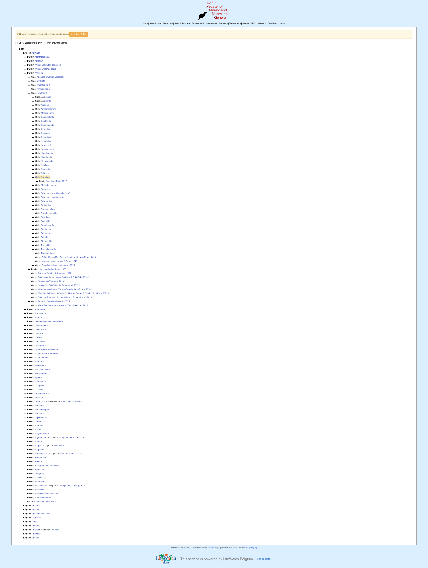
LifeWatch (261, 23)
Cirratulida (45, 129)
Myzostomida (47, 161)
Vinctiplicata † (48, 494)
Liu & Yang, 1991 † (58, 265)
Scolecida (45, 221)
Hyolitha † (39, 377)
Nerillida (45, 165)
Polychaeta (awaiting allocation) (55, 193)
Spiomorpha (46, 233)
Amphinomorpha (48, 109)
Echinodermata (41, 357)
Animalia (36, 53)
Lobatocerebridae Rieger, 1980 (52, 269)
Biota (41, 514)
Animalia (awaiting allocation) (48, 65)
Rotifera (38, 461)
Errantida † (46, 145)
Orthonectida (40, 421)
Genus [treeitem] (66, 257)
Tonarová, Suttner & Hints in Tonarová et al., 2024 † (65, 297)
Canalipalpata (47, 117)
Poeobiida (45, 189)
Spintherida (46, 229)
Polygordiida (46, 201)
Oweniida (45, 177)
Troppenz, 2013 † (51, 281)
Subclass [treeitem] (43, 97)
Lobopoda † (40, 385)
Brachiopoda (40, 313)
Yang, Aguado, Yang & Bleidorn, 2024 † (63, 305)
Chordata (39, 333)
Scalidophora (47, 465)
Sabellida (45, 217)
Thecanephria (47, 253)
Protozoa (55, 530)
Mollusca (39, 397)
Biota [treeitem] (21, 49)
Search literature (182, 23)
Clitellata (41, 81)
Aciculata (45, 105)
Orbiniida (45, 173)
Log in (282, 23)
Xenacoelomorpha (43, 498)
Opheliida (45, 169)
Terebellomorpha (49, 249)
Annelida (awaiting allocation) (50, 77)
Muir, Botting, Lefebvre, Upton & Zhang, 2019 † (69, 257)
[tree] (214, 293)
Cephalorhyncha (49, 321)
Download (272, 23)
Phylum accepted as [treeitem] (54, 401)
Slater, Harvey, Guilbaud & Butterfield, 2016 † (63, 277)
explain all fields (78, 34)
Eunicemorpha (47, 149)
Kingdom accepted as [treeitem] (41, 530)
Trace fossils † (41, 478)
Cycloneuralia (48, 349)
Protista (35, 530)
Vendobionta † (41, 482)
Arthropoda (40, 309)
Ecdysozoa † (47, 353)
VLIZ (212, 548)
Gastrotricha (40, 365)
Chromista (36, 518)
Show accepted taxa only (30, 43)
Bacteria (35, 510)
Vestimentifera (41, 486)
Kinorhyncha (40, 381)
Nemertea (39, 413)
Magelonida (46, 157)
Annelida (39, 73)
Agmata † (39, 61)
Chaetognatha (41, 325)
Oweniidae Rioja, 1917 (56, 181)
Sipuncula (39, 469)
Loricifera (39, 389)
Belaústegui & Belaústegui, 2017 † (59, 285)
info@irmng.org (251, 548)
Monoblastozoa (42, 401)
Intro (145, 23)
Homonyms (211, 23)
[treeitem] (42, 177)
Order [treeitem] (42, 105)
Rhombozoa (40, 457)
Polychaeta (42, 93)
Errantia (47, 101)
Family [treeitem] (53, 181)
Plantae (35, 526)
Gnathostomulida (42, 369)
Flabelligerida (47, 153)
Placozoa (39, 429)
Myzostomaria (43, 89)
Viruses (35, 538)
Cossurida (45, 133)
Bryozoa (38, 317)
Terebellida (46, 245)
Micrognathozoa (42, 393)
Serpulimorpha (48, 225)
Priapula (38, 445)
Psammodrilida (48, 209)
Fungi (34, 522)
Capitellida (46, 121)
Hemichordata (41, 373)
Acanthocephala (42, 57)
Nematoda (39, 405)
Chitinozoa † (40, 329)
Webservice (235, 23)
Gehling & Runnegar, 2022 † (55, 273)
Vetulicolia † (40, 490)
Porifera (38, 441)
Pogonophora (41, 437)
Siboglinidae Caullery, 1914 (71, 437)
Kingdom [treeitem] (31, 53)
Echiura (47, 97)
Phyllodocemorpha (49, 185)
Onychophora (41, 417)
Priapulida (59, 445)
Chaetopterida (47, 125)
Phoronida (39, 425)
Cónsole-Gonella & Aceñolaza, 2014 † (65, 289)
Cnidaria (38, 337)
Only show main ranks (57, 43)
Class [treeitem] (47, 77)
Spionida (45, 237)
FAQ (253, 23)
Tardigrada (39, 473)
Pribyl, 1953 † (45, 502)
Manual (245, 23)
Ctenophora (40, 341)
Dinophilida (46, 141)
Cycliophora (40, 345)
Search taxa (155, 23)
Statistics (223, 23)
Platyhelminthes (42, 433)
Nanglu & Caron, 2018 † (60, 261)
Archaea (36, 506)
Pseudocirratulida (49, 213)
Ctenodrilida (46, 137)
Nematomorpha (42, 409)
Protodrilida (46, 205)
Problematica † (41, 453)
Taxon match (198, 23)
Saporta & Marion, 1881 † (54, 301)
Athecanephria (47, 113)
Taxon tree (168, 23)
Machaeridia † (43, 85)
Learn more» (264, 559)
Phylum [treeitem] (38, 57)
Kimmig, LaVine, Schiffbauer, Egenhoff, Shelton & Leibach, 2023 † (73, 293)
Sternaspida (46, 241)
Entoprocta (39, 361)
